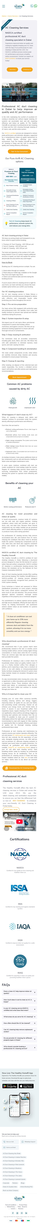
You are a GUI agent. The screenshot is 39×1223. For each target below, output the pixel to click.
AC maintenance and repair (21, 735)
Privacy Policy (23, 1205)
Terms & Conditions (10, 1205)
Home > (5, 16)
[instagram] (17, 1213)
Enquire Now (11, 809)
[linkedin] (26, 1213)
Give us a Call (10, 1141)
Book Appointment (19, 377)
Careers (13, 1209)
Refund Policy (11, 1207)
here (26, 758)
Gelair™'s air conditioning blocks (19, 747)
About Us (24, 1207)
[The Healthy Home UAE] (19, 6)
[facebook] (13, 1213)
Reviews (20, 1209)
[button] (19, 992)
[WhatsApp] (35, 5)
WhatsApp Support (30, 1141)
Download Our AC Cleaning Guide (21, 768)
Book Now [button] (13, 69)
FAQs (19, 1207)
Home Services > (13, 16)
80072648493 (10, 58)
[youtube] (21, 1213)
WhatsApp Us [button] (27, 69)
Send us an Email (11, 1147)
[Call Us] (31, 5)
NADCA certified (10, 133)
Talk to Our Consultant (19, 152)
